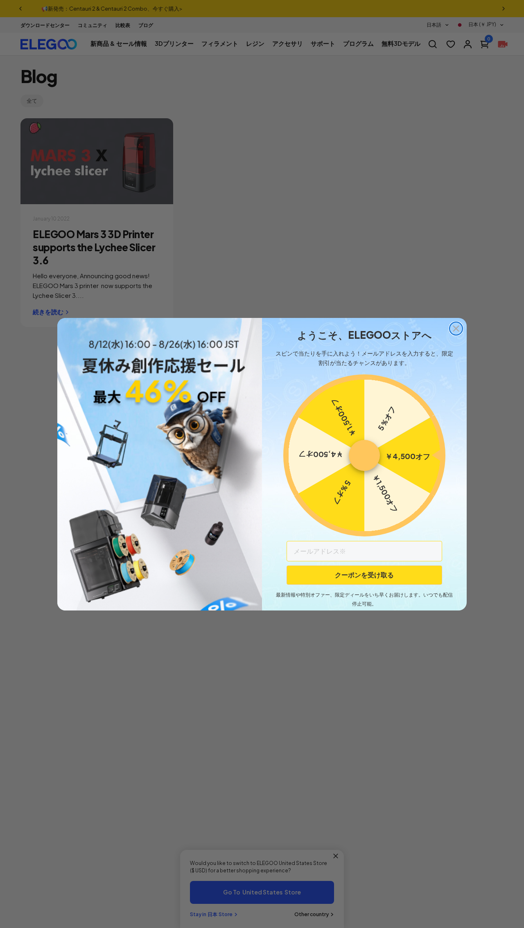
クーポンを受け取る (364, 574)
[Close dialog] (456, 328)
